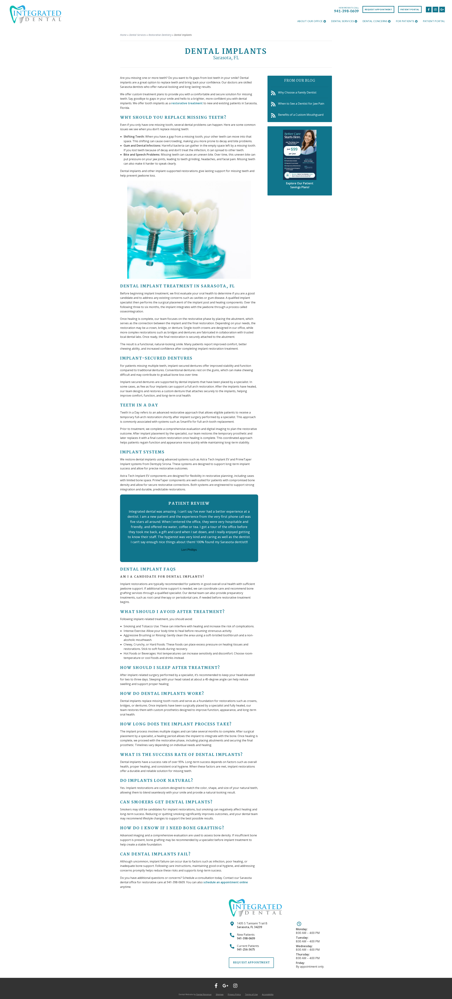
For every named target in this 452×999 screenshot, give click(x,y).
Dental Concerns (375, 21)
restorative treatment (187, 103)
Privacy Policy (234, 994)
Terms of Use (251, 994)
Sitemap (220, 994)
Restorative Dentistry (159, 35)
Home (123, 35)
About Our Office (310, 21)
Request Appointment (378, 9)
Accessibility (267, 994)
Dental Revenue (204, 994)
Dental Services (342, 21)
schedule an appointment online (225, 882)
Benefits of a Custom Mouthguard (300, 115)
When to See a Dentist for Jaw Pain (301, 103)
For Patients (405, 21)
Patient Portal (409, 9)
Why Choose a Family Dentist (297, 92)
